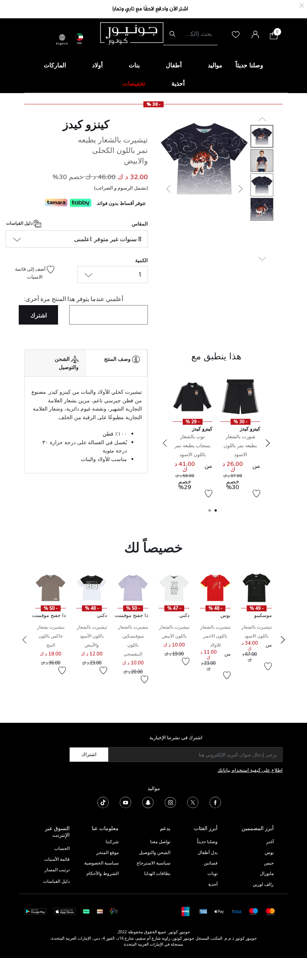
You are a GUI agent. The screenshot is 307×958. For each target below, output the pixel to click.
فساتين (211, 863)
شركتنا (112, 841)
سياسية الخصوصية (101, 863)
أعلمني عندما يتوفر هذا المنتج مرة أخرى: (73, 299)
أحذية (213, 884)
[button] (167, 189)
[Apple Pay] (219, 911)
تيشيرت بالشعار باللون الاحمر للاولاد (215, 636)
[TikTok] (103, 802)
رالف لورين (263, 884)
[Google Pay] (114, 911)
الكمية (141, 260)
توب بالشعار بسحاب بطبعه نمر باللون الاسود (192, 445)
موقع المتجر (107, 852)
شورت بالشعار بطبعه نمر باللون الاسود (240, 445)
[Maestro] (253, 911)
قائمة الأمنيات (57, 859)
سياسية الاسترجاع (153, 863)
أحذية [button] (178, 83)
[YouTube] (125, 802)
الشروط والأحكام (102, 873)
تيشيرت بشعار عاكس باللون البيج (50, 636)
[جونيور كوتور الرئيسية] (132, 33)
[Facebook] (215, 802)
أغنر (270, 841)
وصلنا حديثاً (207, 841)
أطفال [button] (174, 65)
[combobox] (190, 34)
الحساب (62, 848)
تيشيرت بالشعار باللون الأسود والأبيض (92, 636)
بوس (269, 852)
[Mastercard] (270, 911)
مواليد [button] (215, 65)
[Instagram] (170, 802)
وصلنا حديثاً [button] (249, 65)
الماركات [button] (55, 65)
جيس (269, 863)
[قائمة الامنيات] (256, 493)
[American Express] (203, 911)
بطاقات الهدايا (157, 873)
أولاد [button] (97, 65)
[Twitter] (192, 802)
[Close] (301, 4)
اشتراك (89, 754)
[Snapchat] (148, 802)
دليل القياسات (20, 223)
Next (267, 443)
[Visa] (236, 911)
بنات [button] (134, 65)
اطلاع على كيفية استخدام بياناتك (250, 770)
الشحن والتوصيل (154, 852)
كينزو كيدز (86, 124)
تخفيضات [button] (133, 83)
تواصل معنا (159, 841)
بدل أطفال (208, 852)
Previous (164, 443)
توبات (212, 873)
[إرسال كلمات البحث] (172, 34)
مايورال (267, 873)
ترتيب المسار (57, 869)
